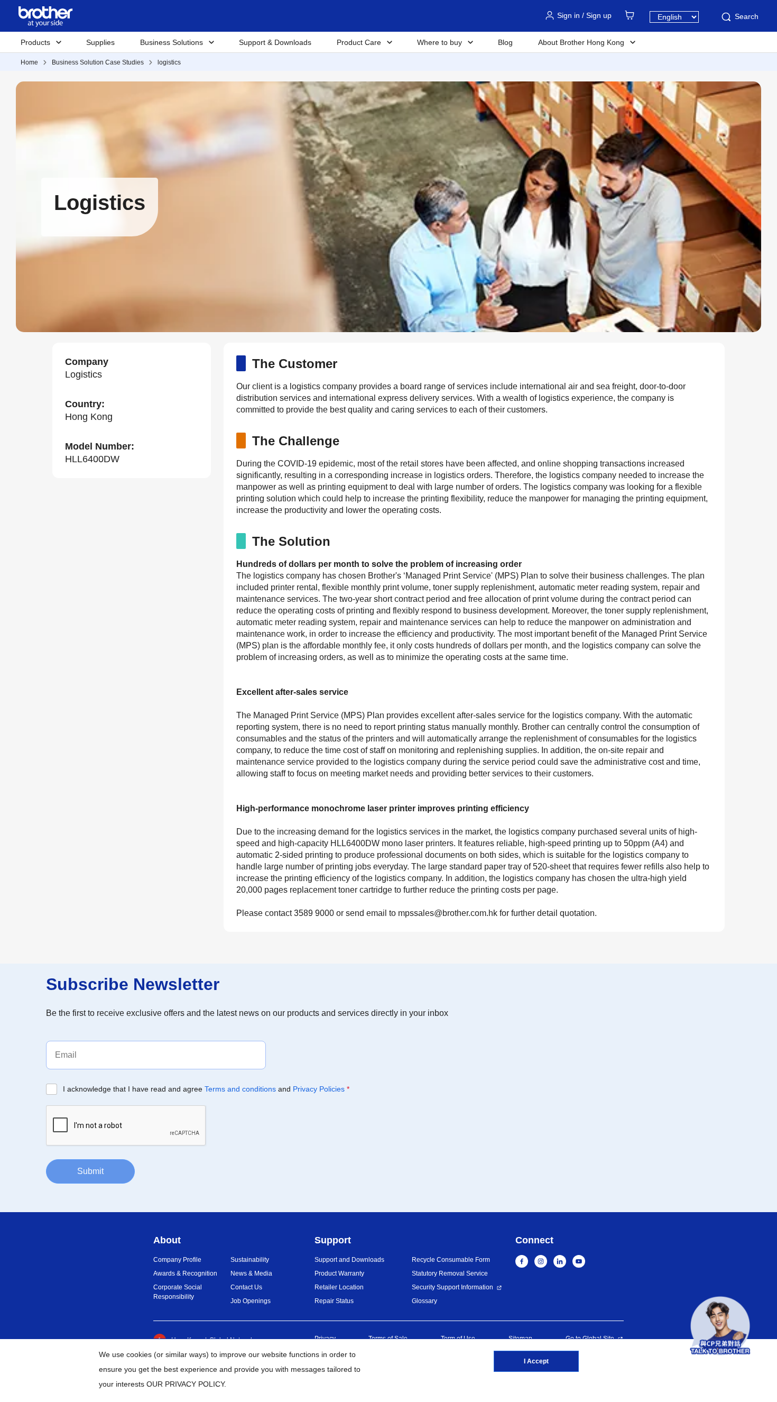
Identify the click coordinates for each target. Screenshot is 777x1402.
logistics (169, 62)
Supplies (100, 42)
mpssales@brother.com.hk (447, 913)
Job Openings (250, 1301)
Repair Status (334, 1301)
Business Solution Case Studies (98, 62)
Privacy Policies (319, 1089)
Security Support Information (452, 1287)
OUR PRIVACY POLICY (185, 1384)
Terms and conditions (240, 1089)
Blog (505, 42)
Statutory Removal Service (450, 1273)
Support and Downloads (349, 1259)
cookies (139, 1354)
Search (746, 16)
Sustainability (249, 1259)
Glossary (424, 1301)
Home (29, 62)
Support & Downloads (275, 42)
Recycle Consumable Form (451, 1259)
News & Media (251, 1273)
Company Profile (177, 1259)
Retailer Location (339, 1287)
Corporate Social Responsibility (177, 1292)
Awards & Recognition (185, 1273)
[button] (720, 1328)
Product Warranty (339, 1273)
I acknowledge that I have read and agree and (206, 1089)
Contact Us (246, 1287)
